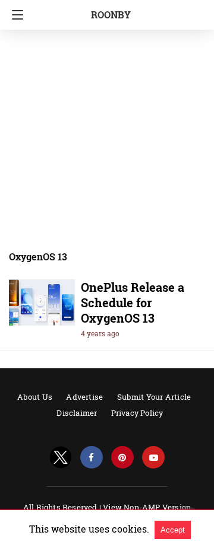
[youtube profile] (153, 457)
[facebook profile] (91, 457)
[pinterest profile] (122, 457)
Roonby (111, 14)
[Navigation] (14, 15)
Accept (172, 529)
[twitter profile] (60, 457)
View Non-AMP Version (147, 507)
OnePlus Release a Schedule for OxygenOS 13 (132, 302)
